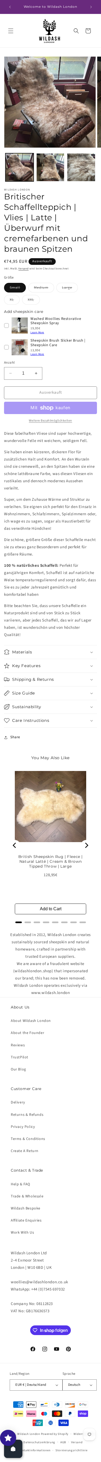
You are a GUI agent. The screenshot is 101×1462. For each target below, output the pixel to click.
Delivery (18, 1102)
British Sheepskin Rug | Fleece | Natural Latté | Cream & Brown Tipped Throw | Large (50, 861)
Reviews (18, 1045)
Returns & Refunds (27, 1114)
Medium (44, 289)
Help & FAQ (20, 1184)
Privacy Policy (23, 1127)
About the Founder (27, 1033)
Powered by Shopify (55, 1434)
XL (15, 301)
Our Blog (18, 1069)
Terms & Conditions (28, 1139)
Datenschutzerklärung (39, 1442)
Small (18, 289)
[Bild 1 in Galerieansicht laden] (19, 167)
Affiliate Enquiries (26, 1220)
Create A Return (25, 1151)
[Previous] (14, 845)
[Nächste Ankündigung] (91, 7)
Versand (23, 269)
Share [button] (15, 737)
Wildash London (28, 1434)
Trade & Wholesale (27, 1196)
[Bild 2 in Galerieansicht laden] (50, 167)
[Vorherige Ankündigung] (10, 7)
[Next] (86, 845)
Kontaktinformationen (34, 1450)
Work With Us (22, 1232)
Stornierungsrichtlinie (71, 1450)
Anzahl (9, 362)
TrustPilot (19, 1057)
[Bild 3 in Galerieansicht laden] (81, 167)
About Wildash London (31, 1021)
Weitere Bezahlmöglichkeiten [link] (50, 420)
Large (70, 289)
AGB (63, 1442)
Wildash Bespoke (25, 1208)
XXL (34, 301)
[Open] (13, 1449)
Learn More (37, 332)
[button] (11, 31)
